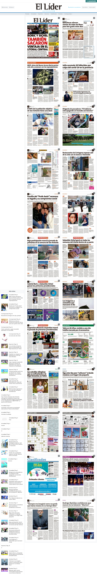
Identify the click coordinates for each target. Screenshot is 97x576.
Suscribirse (84, 7)
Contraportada (68, 14)
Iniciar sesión (92, 7)
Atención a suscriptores (75, 7)
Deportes (40, 14)
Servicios (46, 14)
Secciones (5, 7)
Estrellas (60, 14)
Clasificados (54, 14)
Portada (27, 14)
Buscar (12, 7)
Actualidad (33, 14)
